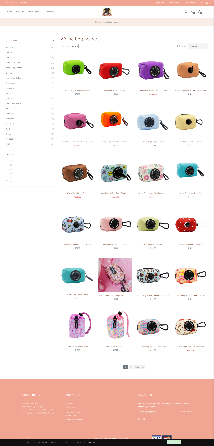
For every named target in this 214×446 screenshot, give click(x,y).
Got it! (173, 442)
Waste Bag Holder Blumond (153, 142)
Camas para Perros (30, 103)
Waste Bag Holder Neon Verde (77, 90)
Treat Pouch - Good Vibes (115, 347)
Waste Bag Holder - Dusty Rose (115, 244)
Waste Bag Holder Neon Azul (190, 193)
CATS (30, 129)
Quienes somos (72, 403)
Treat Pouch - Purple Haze (77, 347)
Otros (30, 134)
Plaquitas (30, 98)
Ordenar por (181, 46)
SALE (30, 144)
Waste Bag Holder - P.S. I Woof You (191, 347)
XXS (11, 161)
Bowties (30, 73)
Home (97, 22)
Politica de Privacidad (74, 420)
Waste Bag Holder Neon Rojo (115, 90)
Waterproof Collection (30, 78)
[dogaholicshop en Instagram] (207, 3)
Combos (30, 113)
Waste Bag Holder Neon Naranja (115, 142)
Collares (30, 52)
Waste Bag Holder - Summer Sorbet (190, 295)
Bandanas (30, 119)
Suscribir (186, 412)
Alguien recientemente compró (47, 409)
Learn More (91, 442)
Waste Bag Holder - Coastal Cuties (77, 244)
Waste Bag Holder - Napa (77, 295)
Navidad (30, 139)
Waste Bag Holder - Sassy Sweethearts (115, 193)
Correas (30, 57)
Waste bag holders (30, 68)
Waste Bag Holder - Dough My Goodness (115, 295)
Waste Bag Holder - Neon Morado (153, 90)
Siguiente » (139, 367)
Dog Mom (30, 124)
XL (10, 181)
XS (10, 165)
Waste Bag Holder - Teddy (77, 193)
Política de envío (72, 408)
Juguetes (30, 88)
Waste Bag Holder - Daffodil (191, 142)
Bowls (30, 93)
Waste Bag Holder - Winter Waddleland (153, 295)
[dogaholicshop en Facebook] (202, 3)
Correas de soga (30, 63)
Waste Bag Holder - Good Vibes (153, 347)
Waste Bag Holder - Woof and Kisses (153, 193)
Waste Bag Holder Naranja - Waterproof (191, 90)
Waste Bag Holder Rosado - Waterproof (77, 142)
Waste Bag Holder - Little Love (191, 244)
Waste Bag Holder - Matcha (153, 244)
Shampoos (30, 83)
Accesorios (30, 108)
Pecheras (30, 47)
